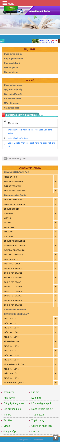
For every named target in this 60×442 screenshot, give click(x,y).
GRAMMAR (8, 213)
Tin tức (7, 414)
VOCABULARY (10, 227)
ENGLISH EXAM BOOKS (13, 200)
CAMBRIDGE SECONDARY (17, 314)
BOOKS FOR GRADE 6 (13, 291)
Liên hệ (35, 431)
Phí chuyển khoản (12, 99)
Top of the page (55, 437)
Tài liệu (8, 420)
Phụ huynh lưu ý (12, 63)
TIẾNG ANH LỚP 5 (11, 337)
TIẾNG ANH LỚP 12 (11, 378)
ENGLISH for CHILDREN (14, 241)
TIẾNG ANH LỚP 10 (11, 369)
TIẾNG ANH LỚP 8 (11, 355)
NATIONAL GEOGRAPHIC (14, 250)
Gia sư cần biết (11, 108)
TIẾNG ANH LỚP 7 (11, 351)
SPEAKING (8, 232)
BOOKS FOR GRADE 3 (13, 277)
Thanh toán (37, 414)
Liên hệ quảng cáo (16, 158)
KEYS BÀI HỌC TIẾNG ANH (14, 191)
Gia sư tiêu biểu (12, 409)
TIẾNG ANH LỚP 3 (11, 328)
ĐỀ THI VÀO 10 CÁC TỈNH (14, 364)
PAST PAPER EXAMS (12, 264)
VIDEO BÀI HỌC (10, 177)
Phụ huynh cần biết (13, 58)
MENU (11, 4)
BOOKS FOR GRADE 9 (13, 305)
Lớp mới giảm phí (41, 403)
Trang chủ (9, 392)
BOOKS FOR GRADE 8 (13, 300)
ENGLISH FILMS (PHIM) (13, 181)
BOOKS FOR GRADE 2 (13, 273)
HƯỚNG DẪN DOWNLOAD (16, 172)
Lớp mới (36, 397)
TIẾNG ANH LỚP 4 (11, 332)
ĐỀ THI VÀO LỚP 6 (11, 341)
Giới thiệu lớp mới (13, 94)
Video (7, 426)
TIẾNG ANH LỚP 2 (11, 323)
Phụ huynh (9, 397)
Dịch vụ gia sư (11, 67)
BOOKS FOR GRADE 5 (13, 287)
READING (8, 223)
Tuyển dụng (37, 420)
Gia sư (35, 392)
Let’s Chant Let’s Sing (18, 138)
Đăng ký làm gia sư (13, 85)
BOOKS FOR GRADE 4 (13, 282)
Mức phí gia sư (11, 103)
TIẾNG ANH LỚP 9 (11, 360)
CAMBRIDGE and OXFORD (15, 245)
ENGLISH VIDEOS (11, 259)
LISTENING (8, 236)
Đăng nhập (10, 431)
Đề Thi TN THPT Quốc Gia (15, 383)
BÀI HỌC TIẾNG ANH (12, 186)
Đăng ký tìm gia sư (13, 54)
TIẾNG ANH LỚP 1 (11, 319)
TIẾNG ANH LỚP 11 (11, 373)
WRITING (8, 218)
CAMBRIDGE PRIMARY (15, 309)
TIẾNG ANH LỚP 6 (11, 346)
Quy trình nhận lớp (13, 89)
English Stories (11, 209)
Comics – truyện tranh (15, 204)
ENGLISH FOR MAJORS (13, 255)
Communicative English (15, 195)
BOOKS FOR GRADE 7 (13, 296)
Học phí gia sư (11, 72)
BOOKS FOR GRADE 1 (13, 268)
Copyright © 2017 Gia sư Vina (30, 440)
